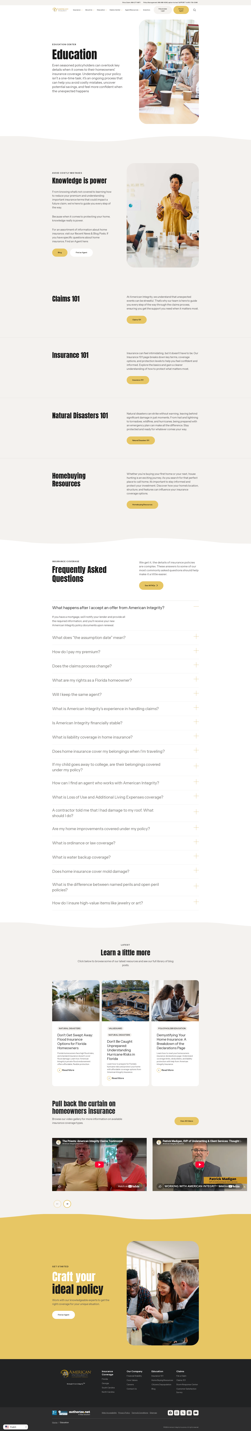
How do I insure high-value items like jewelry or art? (97, 903)
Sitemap (153, 1413)
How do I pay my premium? (76, 651)
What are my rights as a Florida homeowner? (92, 680)
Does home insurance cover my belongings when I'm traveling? (108, 751)
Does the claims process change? (82, 666)
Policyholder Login (163, 10)
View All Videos (186, 1121)
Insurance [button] (77, 10)
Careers (130, 1384)
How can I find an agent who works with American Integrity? (105, 783)
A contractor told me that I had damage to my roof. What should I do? (102, 813)
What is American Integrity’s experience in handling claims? (105, 708)
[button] (67, 1204)
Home (55, 1422)
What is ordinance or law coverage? (83, 843)
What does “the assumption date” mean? (89, 637)
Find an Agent (181, 10)
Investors (146, 10)
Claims (180, 1371)
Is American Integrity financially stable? (87, 723)
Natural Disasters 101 (140, 440)
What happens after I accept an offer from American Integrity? (108, 607)
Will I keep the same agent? (77, 694)
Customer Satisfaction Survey (186, 1391)
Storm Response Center (187, 1384)
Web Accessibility (109, 1413)
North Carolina (108, 1392)
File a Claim (181, 1376)
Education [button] (101, 10)
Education (157, 1371)
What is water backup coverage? (81, 857)
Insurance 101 (137, 380)
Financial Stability (134, 1376)
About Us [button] (88, 10)
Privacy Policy (124, 1413)
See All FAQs (150, 585)
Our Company (134, 1371)
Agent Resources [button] (131, 10)
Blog (60, 252)
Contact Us (132, 1389)
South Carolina (108, 1387)
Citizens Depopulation (161, 1384)
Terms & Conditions (140, 1413)
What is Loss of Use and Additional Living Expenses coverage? (107, 797)
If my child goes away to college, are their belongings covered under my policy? (106, 767)
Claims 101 (136, 320)
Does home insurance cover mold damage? (90, 871)
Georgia (105, 1383)
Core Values (132, 1380)
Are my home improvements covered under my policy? (101, 828)
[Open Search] (194, 10)
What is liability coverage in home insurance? (92, 737)
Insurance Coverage (107, 1373)
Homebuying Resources (142, 505)
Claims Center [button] (115, 10)
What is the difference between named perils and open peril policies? (105, 887)
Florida (105, 1379)
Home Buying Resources (162, 1380)
